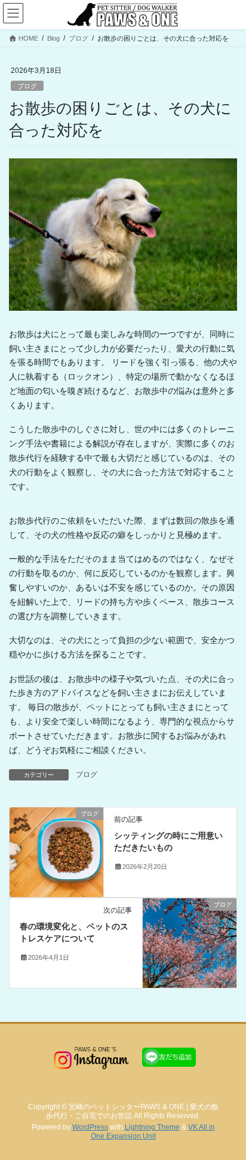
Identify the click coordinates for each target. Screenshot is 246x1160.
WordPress (90, 1127)
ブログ (27, 86)
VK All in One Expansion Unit (153, 1131)
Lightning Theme (152, 1127)
